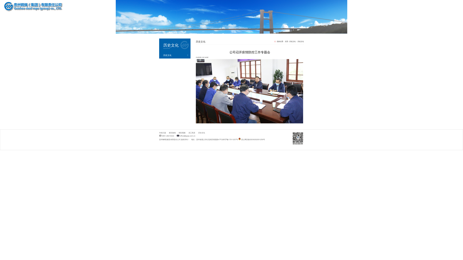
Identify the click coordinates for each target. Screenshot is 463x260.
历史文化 (167, 55)
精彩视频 (182, 132)
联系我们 (446, 7)
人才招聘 (422, 7)
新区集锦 (172, 132)
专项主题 (162, 132)
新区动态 (434, 7)
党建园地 (398, 7)
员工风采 (191, 132)
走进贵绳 (373, 7)
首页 (361, 7)
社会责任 (410, 7)
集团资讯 (385, 7)
